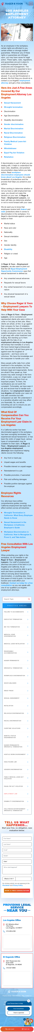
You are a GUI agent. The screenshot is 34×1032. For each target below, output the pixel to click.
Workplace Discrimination (14, 675)
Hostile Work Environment (15, 754)
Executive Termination (13, 619)
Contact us (28, 995)
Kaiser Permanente (11, 660)
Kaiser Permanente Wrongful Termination (13, 746)
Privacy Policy (18, 885)
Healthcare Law (10, 762)
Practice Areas (7, 995)
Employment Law (10, 793)
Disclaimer (6, 885)
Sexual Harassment (12, 103)
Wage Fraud (8, 690)
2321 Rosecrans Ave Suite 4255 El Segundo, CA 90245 (14, 962)
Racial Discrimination (12, 720)
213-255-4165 (11, 931)
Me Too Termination (12, 627)
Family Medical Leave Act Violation (14, 777)
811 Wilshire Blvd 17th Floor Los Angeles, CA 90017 (14, 926)
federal (24, 209)
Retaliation (8, 157)
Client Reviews (16, 995)
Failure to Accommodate (14, 612)
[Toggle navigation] (31, 3)
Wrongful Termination (13, 668)
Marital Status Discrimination (10, 736)
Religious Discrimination (14, 713)
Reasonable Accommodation (10, 652)
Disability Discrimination (14, 801)
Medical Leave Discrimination (10, 635)
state (3, 212)
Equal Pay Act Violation (13, 786)
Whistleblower (10, 683)
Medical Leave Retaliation (14, 643)
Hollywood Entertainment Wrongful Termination (14, 809)
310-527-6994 (11, 968)
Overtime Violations (12, 728)
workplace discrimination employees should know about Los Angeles (15, 174)
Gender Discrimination (13, 769)
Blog (23, 995)
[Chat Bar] (17, 1029)
